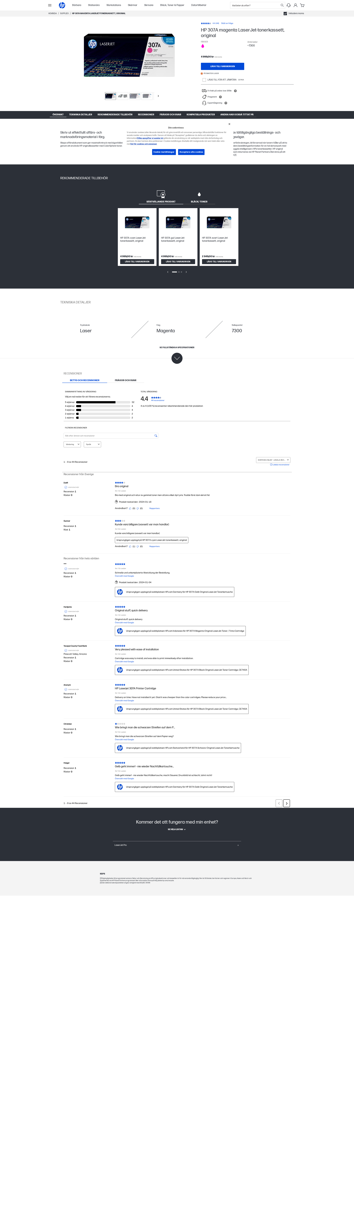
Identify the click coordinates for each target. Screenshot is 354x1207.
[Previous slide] (168, 272)
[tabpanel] (177, 242)
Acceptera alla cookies (191, 152)
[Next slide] (158, 96)
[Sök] (282, 5)
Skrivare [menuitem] (148, 5)
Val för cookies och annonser (143, 144)
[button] (177, 845)
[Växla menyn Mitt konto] (295, 5)
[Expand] (129, 55)
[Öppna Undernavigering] (50, 5)
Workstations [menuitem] (113, 5)
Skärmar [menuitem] (132, 5)
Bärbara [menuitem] (76, 5)
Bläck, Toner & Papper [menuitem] (172, 5)
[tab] (161, 196)
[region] (178, 140)
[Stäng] (229, 124)
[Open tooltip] (235, 91)
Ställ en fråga (227, 23)
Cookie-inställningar (164, 152)
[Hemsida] (62, 5)
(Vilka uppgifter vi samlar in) (150, 138)
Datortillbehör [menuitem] (198, 5)
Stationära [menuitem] (94, 5)
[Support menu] (288, 5)
